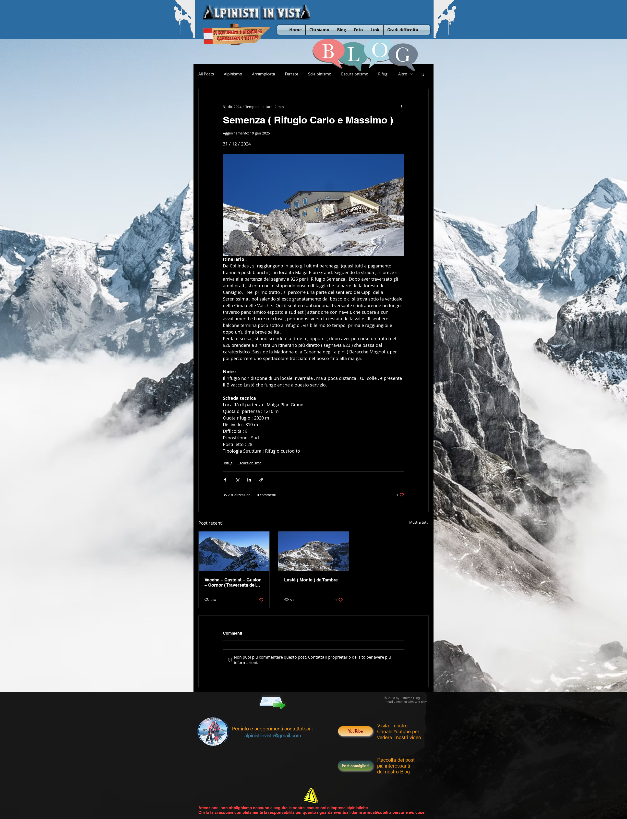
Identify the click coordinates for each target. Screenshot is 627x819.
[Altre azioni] (401, 106)
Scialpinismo (319, 74)
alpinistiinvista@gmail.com (272, 735)
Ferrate (291, 74)
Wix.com (421, 702)
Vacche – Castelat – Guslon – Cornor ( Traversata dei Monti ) (233, 582)
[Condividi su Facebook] (225, 479)
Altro (402, 74)
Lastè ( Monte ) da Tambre (311, 579)
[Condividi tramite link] (261, 479)
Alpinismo (233, 74)
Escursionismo (354, 74)
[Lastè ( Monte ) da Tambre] (313, 551)
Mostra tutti (419, 522)
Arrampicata (263, 74)
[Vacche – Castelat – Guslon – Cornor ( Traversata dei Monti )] (234, 551)
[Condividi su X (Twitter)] (237, 479)
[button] (422, 74)
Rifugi (383, 74)
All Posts (206, 74)
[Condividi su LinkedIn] (249, 479)
